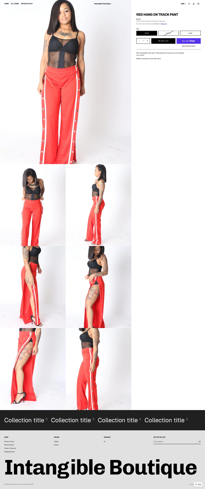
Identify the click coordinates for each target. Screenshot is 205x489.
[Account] (193, 3)
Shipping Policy (9, 452)
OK (200, 441)
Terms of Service (10, 448)
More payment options (188, 46)
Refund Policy (9, 445)
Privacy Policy (9, 441)
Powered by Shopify (28, 484)
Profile (56, 445)
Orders (56, 441)
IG (104, 441)
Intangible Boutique (15, 484)
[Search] (189, 3)
